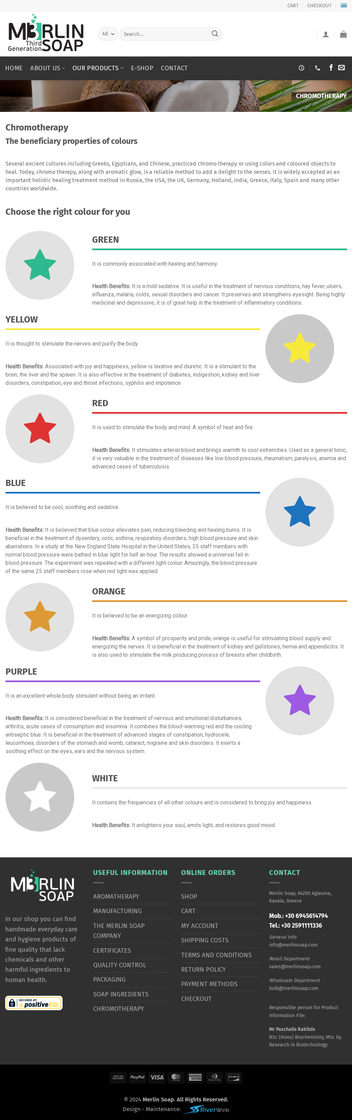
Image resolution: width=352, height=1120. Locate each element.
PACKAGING (109, 979)
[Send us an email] (341, 68)
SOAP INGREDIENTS (120, 994)
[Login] (325, 34)
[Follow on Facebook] (331, 68)
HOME (14, 68)
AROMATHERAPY (116, 896)
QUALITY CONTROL (119, 965)
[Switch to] (344, 5)
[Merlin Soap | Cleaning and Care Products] (46, 34)
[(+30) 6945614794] (318, 68)
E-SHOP (142, 68)
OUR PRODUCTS (96, 68)
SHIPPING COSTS (205, 940)
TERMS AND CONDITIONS (216, 955)
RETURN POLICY (203, 969)
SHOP (189, 896)
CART (293, 5)
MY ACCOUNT (199, 926)
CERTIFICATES (112, 950)
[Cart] (343, 34)
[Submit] (215, 33)
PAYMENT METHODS (209, 984)
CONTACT (174, 68)
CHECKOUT (319, 5)
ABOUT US (45, 68)
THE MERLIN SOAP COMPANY (119, 931)
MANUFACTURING (117, 911)
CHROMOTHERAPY (118, 1009)
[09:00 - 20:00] (302, 68)
